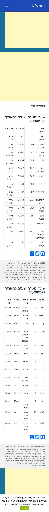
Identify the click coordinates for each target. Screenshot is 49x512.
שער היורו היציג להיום (13, 268)
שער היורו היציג (26, 268)
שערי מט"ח (12, 277)
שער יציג (23, 263)
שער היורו (42, 451)
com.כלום (38, 5)
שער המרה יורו (15, 270)
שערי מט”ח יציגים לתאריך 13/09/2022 (25, 290)
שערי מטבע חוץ (35, 279)
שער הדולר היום (40, 449)
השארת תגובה (12, 279)
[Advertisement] (27, 30)
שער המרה (35, 270)
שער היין (42, 270)
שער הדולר (13, 263)
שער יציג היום (30, 275)
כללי (28, 263)
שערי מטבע (41, 463)
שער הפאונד (32, 272)
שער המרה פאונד (39, 456)
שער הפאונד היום (21, 272)
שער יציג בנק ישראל (38, 458)
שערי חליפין (33, 277)
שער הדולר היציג (31, 265)
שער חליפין (11, 272)
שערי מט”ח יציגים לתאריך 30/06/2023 (25, 119)
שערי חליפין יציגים (23, 277)
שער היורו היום (36, 268)
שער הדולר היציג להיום (17, 265)
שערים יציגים (25, 279)
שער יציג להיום (20, 275)
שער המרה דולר (26, 270)
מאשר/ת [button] (25, 508)
